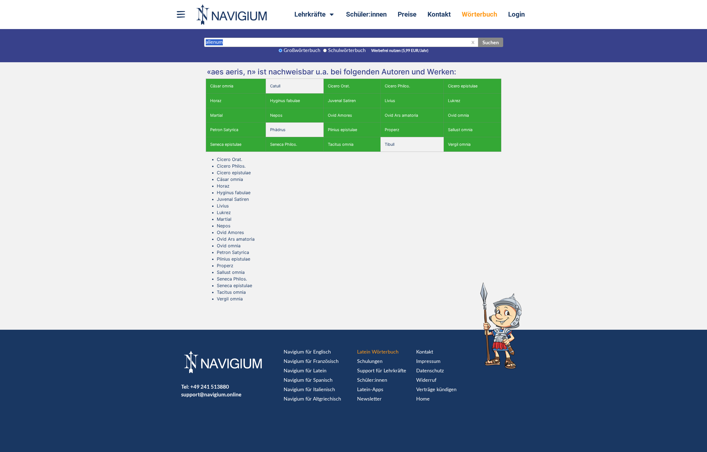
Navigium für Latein (305, 370)
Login (516, 14)
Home (423, 399)
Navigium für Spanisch (308, 380)
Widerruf (426, 380)
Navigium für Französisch (311, 361)
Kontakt (439, 14)
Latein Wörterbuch (378, 352)
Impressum (428, 361)
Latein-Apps (370, 389)
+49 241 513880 (209, 386)
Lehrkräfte (310, 14)
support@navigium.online (211, 394)
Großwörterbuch (302, 50)
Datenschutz (430, 370)
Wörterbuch (479, 14)
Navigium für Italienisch (309, 389)
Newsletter (369, 399)
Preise (407, 14)
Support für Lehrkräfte (381, 370)
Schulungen (369, 361)
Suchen (490, 42)
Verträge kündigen (436, 389)
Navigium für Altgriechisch (312, 399)
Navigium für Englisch (307, 352)
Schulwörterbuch (347, 50)
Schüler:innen (366, 14)
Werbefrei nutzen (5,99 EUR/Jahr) (399, 51)
